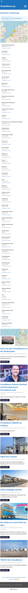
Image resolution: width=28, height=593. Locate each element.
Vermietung (16, 353)
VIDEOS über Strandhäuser (11, 560)
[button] (11, 35)
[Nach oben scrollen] (25, 590)
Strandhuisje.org (12, 527)
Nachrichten (16, 392)
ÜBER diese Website (8, 457)
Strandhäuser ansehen (6, 48)
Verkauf (21, 392)
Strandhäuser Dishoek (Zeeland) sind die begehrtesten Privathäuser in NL (13, 387)
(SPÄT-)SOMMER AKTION (11, 490)
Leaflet (25, 42)
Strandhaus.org (7, 6)
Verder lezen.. (5, 361)
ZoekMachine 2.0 (23, 353)
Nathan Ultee (10, 353)
